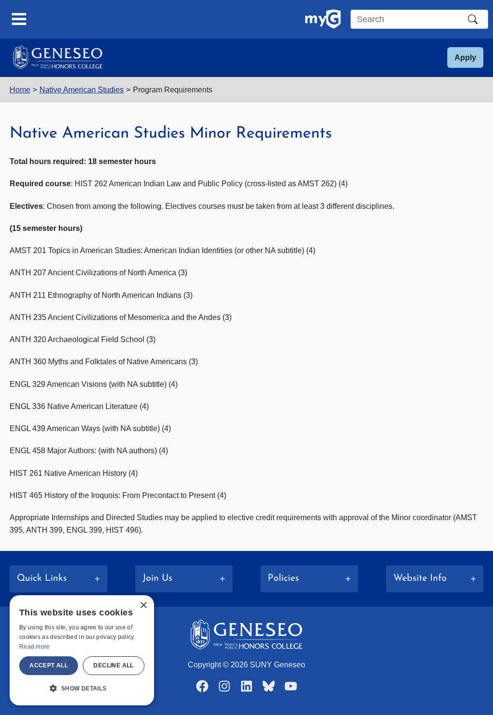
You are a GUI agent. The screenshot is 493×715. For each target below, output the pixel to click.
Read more (34, 646)
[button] (465, 57)
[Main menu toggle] (19, 19)
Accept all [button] (48, 665)
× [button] (143, 605)
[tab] (58, 578)
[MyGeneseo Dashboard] (323, 19)
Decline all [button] (113, 665)
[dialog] (82, 650)
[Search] (472, 19)
